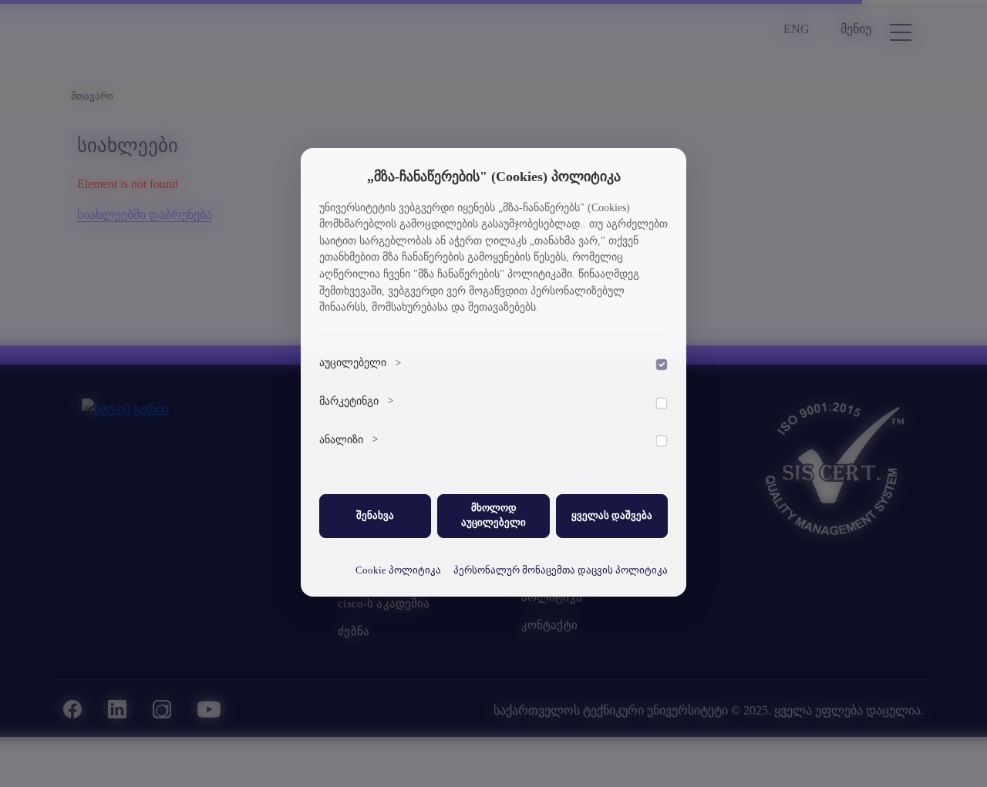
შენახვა (375, 515)
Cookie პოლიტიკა (398, 569)
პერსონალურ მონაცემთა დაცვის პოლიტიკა (560, 569)
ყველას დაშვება (611, 515)
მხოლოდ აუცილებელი (493, 515)
